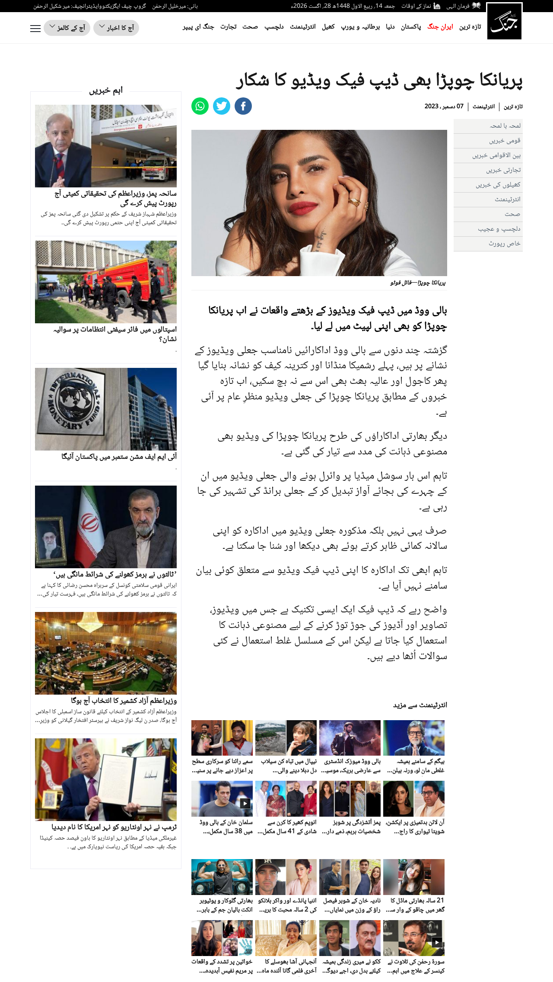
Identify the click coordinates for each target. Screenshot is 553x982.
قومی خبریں (505, 141)
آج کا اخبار (119, 28)
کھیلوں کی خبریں (498, 185)
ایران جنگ (440, 27)
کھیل (328, 27)
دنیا (390, 27)
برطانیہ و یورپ (360, 27)
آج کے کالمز (70, 28)
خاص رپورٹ (505, 244)
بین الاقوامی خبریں (496, 155)
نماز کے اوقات (416, 6)
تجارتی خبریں (503, 170)
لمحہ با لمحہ (505, 126)
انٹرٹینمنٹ (303, 27)
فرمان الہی (458, 6)
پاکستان (411, 27)
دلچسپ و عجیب (499, 229)
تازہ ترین (470, 27)
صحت (250, 27)
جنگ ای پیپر (198, 27)
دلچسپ (274, 27)
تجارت (228, 27)
